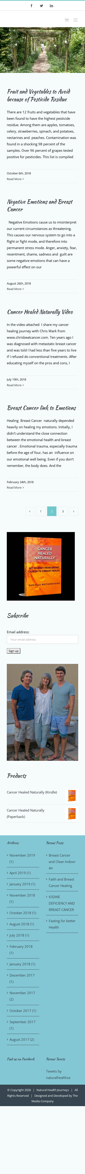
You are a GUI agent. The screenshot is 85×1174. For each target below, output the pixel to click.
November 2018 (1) (22, 898)
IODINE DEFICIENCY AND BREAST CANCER (62, 903)
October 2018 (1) (23, 912)
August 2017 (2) (22, 1039)
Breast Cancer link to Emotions (41, 408)
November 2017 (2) (22, 995)
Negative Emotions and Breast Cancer (39, 205)
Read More (14, 179)
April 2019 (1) (20, 873)
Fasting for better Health (62, 923)
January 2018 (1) (22, 964)
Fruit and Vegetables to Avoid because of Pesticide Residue (38, 95)
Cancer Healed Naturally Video (40, 312)
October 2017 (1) (23, 1010)
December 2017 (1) (22, 978)
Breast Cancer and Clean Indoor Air (62, 861)
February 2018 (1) (21, 949)
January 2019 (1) (22, 884)
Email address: (18, 632)
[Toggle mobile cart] (66, 20)
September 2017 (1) (23, 1025)
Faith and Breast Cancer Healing (61, 882)
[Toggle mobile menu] (75, 20)
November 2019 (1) (22, 858)
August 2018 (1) (22, 924)
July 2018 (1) (19, 935)
